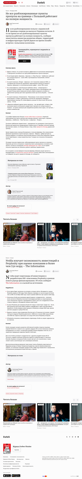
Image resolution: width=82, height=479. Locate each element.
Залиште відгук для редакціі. (13, 207)
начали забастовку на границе (33, 116)
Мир (52, 6)
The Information (12, 283)
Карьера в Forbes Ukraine (9, 459)
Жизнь (56, 6)
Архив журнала (7, 466)
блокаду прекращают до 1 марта (33, 145)
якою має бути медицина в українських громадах (17, 243)
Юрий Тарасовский (14, 23)
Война (48, 6)
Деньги (28, 6)
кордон (17, 213)
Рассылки (18, 461)
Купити (24, 61)
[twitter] (66, 436)
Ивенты (27, 459)
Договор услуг (20, 459)
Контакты (5, 456)
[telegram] (75, 436)
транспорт (13, 213)
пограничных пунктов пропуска (25, 152)
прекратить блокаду (42, 126)
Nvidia (7, 393)
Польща (8, 213)
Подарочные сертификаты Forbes (11, 468)
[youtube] (78, 436)
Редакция (27, 463)
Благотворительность (28, 466)
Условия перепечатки (8, 461)
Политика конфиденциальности (11, 463)
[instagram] (72, 436)
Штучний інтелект (14, 393)
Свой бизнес (42, 6)
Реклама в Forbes (17, 466)
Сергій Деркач (34, 213)
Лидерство (62, 6)
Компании (22, 6)
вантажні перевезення (25, 213)
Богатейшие (76, 6)
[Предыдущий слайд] (74, 399)
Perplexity (21, 393)
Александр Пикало (13, 270)
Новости (16, 6)
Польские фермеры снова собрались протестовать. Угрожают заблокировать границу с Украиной (24, 165)
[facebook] (69, 436)
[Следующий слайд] (77, 219)
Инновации (34, 6)
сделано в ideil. (74, 476)
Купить (17, 450)
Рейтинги (69, 6)
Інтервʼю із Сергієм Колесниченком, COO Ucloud (53, 244)
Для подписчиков (8, 6)
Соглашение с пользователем (17, 456)
